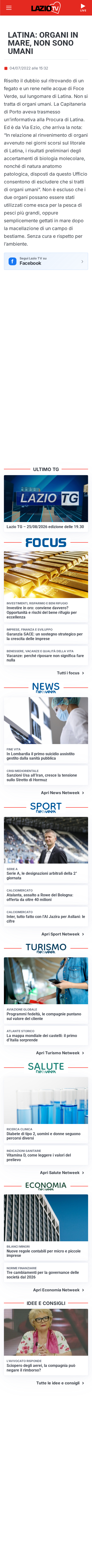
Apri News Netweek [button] (60, 792)
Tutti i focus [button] (68, 672)
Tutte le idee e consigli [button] (57, 1382)
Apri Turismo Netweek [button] (57, 1052)
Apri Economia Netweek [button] (56, 1289)
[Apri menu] (9, 8)
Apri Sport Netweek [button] (60, 934)
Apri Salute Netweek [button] (59, 1172)
